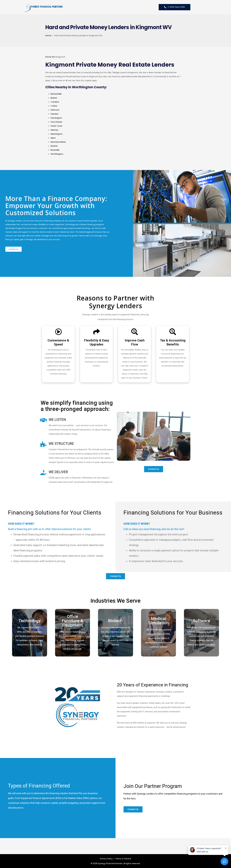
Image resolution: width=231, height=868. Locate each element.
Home (48, 35)
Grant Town (56, 125)
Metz (53, 137)
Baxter (54, 97)
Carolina (55, 101)
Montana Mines (58, 141)
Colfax (54, 105)
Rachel (54, 145)
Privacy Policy (106, 858)
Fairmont (55, 109)
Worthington (57, 154)
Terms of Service (123, 858)
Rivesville (55, 149)
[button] (13, 249)
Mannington (56, 133)
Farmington (56, 117)
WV (53, 56)
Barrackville (56, 93)
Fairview (54, 113)
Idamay (54, 129)
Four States (56, 121)
